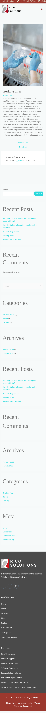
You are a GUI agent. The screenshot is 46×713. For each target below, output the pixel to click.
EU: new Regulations (11, 232)
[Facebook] (10, 586)
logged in (18, 160)
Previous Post (23, 143)
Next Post (23, 147)
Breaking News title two (12, 240)
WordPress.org (8, 540)
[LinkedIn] (3, 586)
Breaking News (8, 96)
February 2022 (8, 349)
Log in (5, 528)
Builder (5, 318)
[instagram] (16, 586)
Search (5, 190)
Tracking (6, 322)
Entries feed (7, 532)
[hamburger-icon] (41, 9)
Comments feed (9, 536)
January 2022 (8, 353)
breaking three (8, 236)
